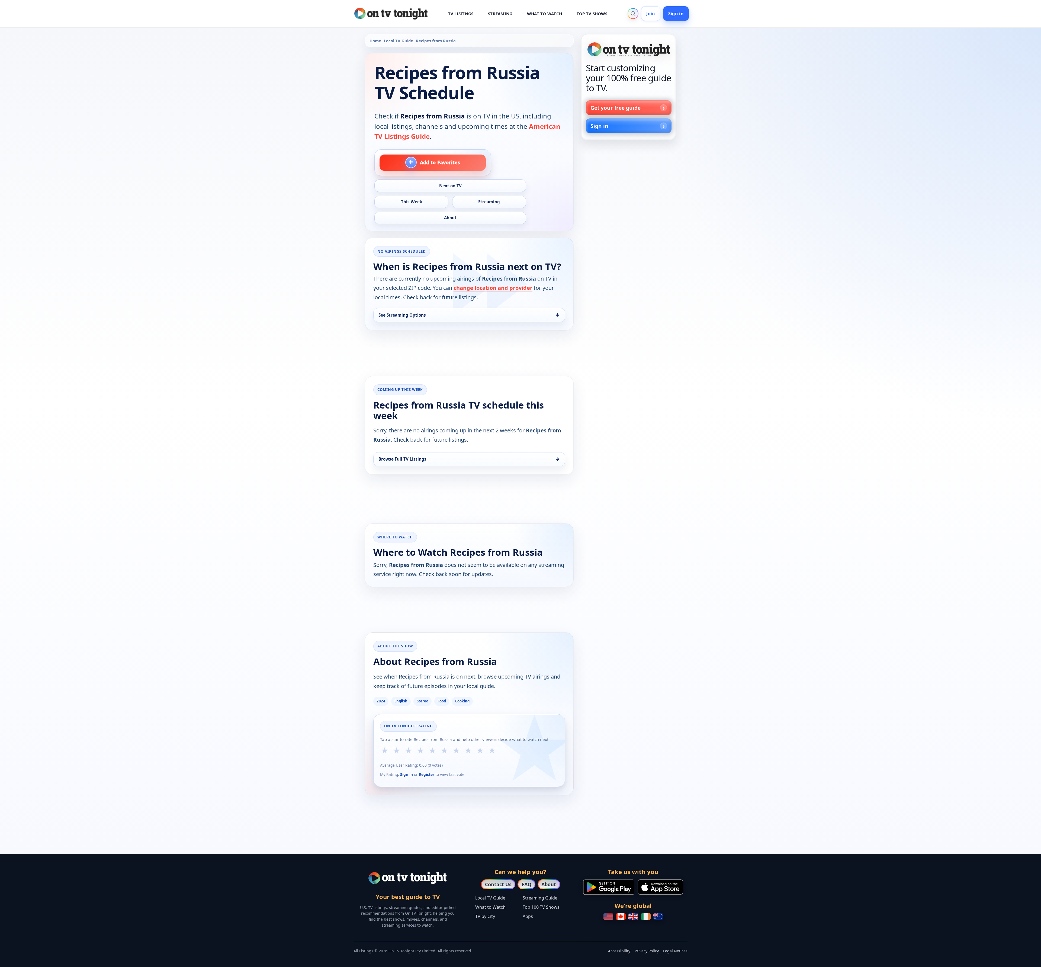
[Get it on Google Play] (608, 887)
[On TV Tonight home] (628, 49)
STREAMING (500, 13)
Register (426, 774)
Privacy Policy (647, 950)
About (548, 884)
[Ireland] (646, 916)
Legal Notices (675, 950)
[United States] (608, 916)
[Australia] (658, 916)
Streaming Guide (540, 898)
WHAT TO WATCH (544, 13)
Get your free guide (615, 107)
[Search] (633, 13)
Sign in (676, 14)
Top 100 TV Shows (541, 907)
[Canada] (621, 916)
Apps (528, 916)
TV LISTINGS (461, 13)
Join (650, 14)
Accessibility (619, 950)
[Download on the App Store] (660, 887)
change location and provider (493, 287)
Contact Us (498, 884)
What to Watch (490, 907)
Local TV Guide (398, 40)
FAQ (526, 884)
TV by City (485, 916)
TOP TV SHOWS (592, 13)
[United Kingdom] (633, 916)
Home (375, 40)
